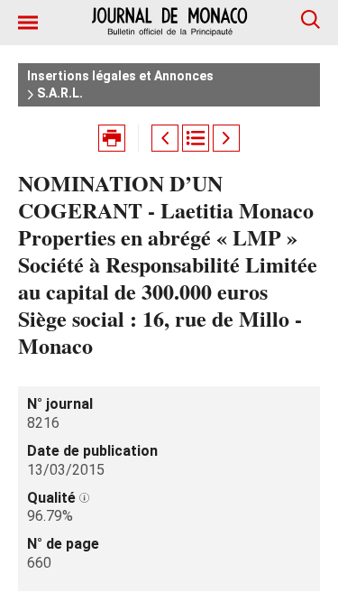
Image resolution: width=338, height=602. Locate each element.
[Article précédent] (164, 138)
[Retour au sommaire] (195, 138)
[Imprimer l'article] (111, 138)
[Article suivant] (226, 138)
